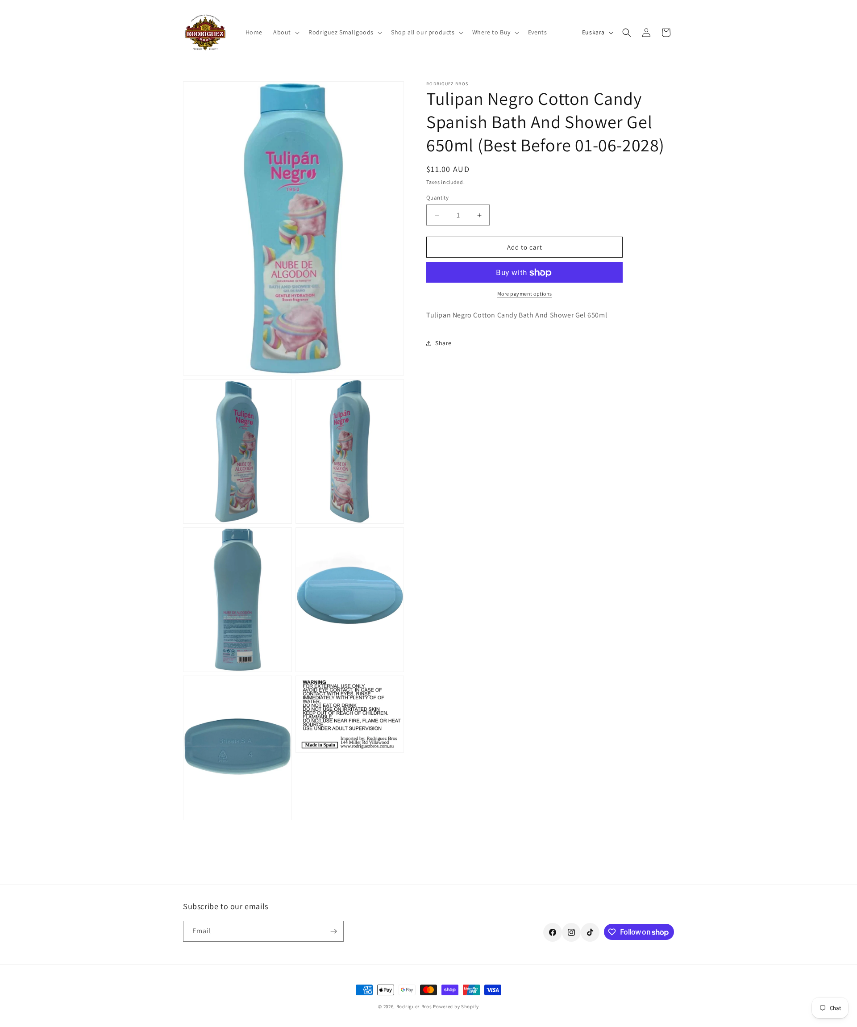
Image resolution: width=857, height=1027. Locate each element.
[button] (285, 32)
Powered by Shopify (456, 1006)
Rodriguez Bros (414, 1006)
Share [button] (443, 343)
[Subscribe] (333, 931)
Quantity (437, 197)
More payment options (524, 294)
